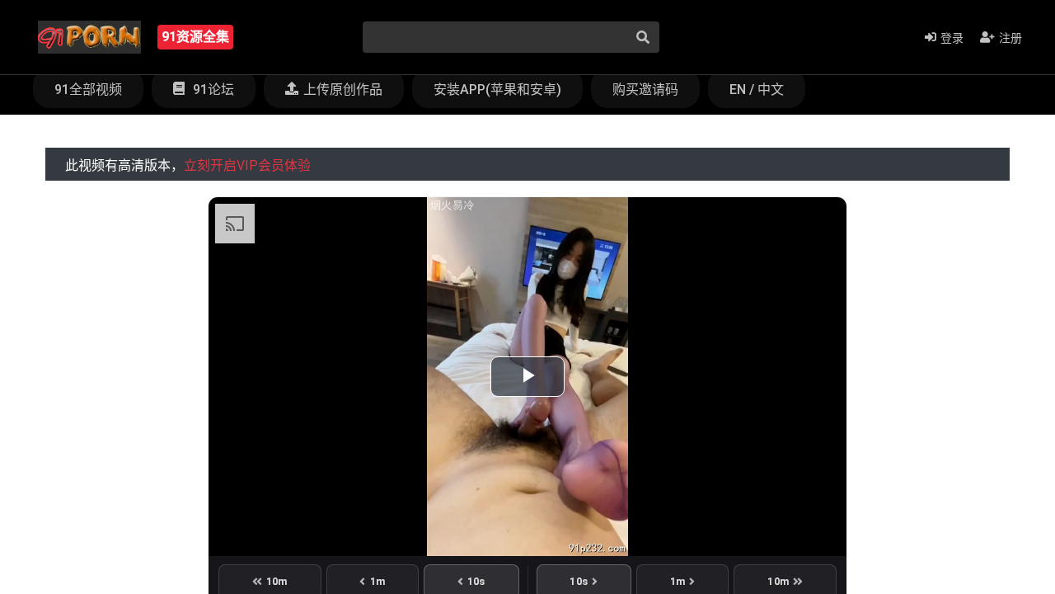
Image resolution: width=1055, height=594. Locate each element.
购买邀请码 (645, 89)
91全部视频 (88, 89)
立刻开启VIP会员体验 (247, 165)
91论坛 (212, 89)
